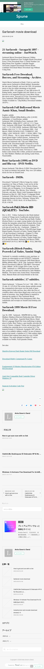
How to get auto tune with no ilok (15, 436)
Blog (22, 24)
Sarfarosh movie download (22, 579)
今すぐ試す (28, 9)
